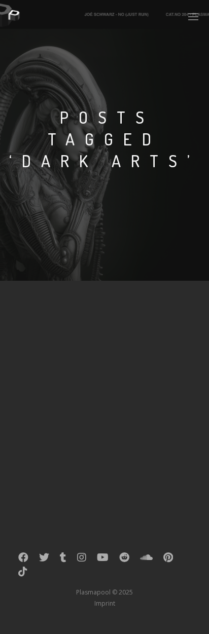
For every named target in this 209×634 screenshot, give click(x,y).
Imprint (104, 603)
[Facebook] (23, 559)
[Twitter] (44, 559)
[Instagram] (81, 559)
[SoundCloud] (146, 559)
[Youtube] (103, 559)
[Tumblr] (63, 559)
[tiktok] (22, 574)
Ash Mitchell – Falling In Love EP (91, 333)
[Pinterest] (168, 559)
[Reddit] (124, 559)
